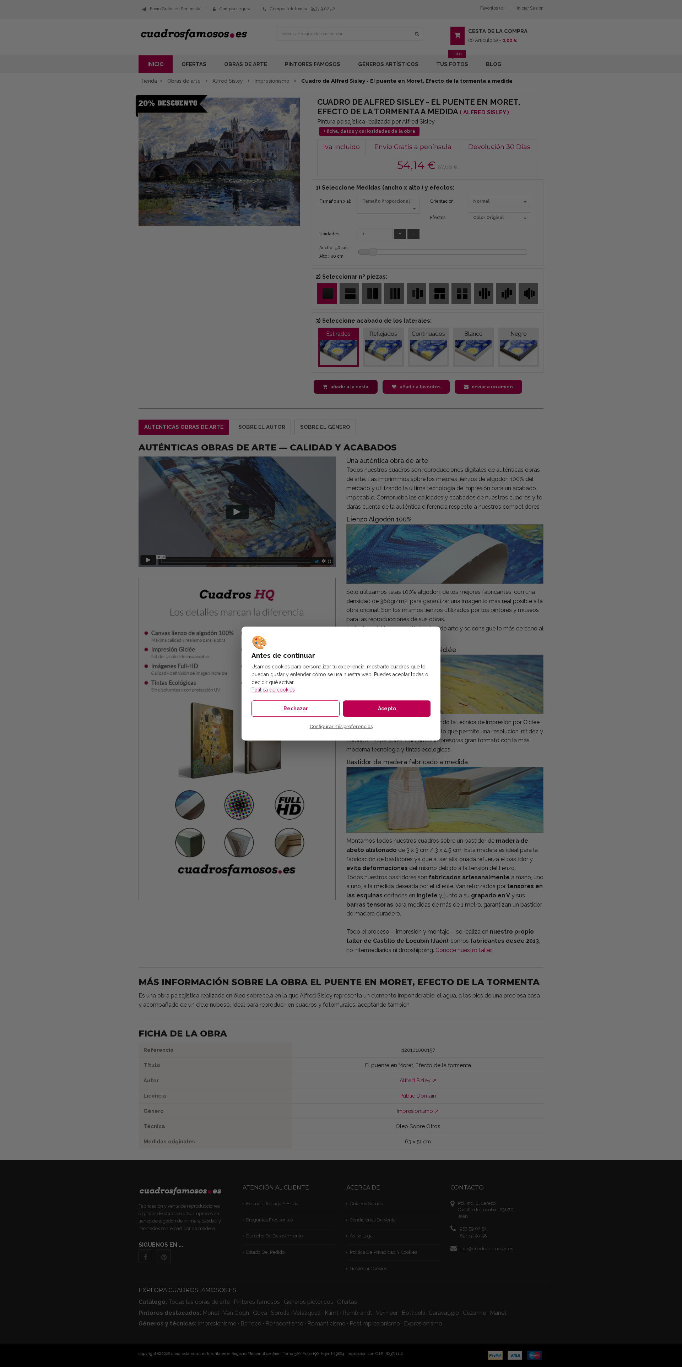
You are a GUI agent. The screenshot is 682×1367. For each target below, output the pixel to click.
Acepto (387, 708)
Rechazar (295, 708)
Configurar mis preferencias (341, 726)
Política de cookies (273, 690)
